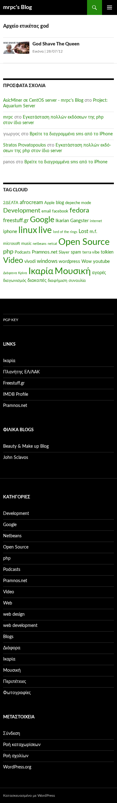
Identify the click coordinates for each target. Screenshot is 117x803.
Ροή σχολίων (15, 756)
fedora (79, 210)
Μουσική (73, 271)
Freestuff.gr (14, 383)
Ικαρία (40, 271)
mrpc (8, 117)
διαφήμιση (57, 280)
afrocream (31, 202)
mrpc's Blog (17, 7)
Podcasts (23, 252)
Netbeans (12, 536)
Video (13, 260)
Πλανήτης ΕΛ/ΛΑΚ (21, 372)
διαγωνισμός (14, 280)
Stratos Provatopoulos (24, 145)
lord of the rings (65, 232)
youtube (101, 261)
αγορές (99, 273)
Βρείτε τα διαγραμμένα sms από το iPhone (71, 134)
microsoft (11, 243)
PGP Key (10, 320)
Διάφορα (11, 648)
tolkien (107, 252)
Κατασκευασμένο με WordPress (29, 795)
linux (27, 230)
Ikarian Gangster (72, 220)
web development (20, 625)
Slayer (64, 252)
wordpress (69, 261)
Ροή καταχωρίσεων (22, 745)
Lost (83, 231)
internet (96, 221)
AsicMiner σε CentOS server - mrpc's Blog (43, 100)
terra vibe (91, 252)
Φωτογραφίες (17, 693)
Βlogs (8, 637)
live (45, 230)
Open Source (84, 242)
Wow (86, 261)
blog (60, 203)
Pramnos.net (44, 252)
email (46, 211)
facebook (60, 211)
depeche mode (78, 203)
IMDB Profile (15, 394)
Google (42, 220)
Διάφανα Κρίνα (15, 273)
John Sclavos (15, 457)
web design (14, 614)
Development (21, 211)
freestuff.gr (16, 220)
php (8, 252)
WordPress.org (17, 767)
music (26, 243)
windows (47, 261)
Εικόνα (38, 51)
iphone (10, 231)
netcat (52, 243)
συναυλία (77, 280)
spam (76, 252)
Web (7, 603)
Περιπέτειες (14, 681)
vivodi (30, 261)
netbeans (39, 243)
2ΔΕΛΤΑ (10, 203)
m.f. (93, 231)
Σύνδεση (11, 733)
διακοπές (36, 280)
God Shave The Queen (56, 44)
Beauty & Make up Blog (26, 446)
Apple (49, 203)
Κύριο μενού (109, 7)
